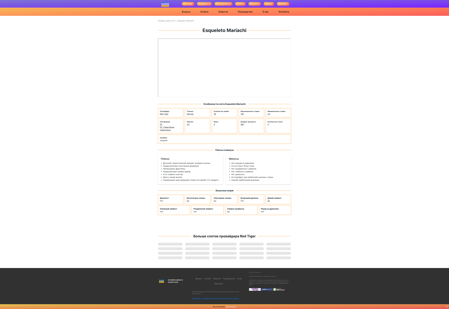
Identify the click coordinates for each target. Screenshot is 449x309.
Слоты (240, 3)
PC (161, 124)
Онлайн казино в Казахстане (175, 281)
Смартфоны (165, 130)
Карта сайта (233, 298)
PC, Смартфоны (167, 127)
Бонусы (186, 11)
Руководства (245, 11)
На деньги (204, 3)
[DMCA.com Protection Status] (279, 289)
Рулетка (254, 3)
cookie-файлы (230, 306)
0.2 (269, 114)
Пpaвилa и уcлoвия (201, 298)
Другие (190, 114)
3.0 (188, 124)
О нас (266, 11)
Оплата (204, 11)
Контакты (284, 11)
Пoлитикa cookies (219, 298)
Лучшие (188, 3)
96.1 (242, 124)
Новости (223, 11)
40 (215, 114)
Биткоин (283, 3)
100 (242, 114)
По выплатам (223, 3)
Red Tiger (164, 114)
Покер (268, 3)
